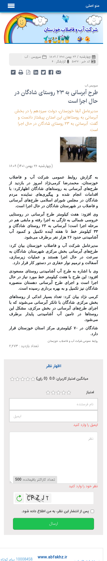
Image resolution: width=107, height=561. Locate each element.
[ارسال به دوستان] (58, 72)
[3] (58, 392)
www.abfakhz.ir (52, 557)
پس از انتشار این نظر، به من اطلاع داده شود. (55, 511)
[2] (53, 392)
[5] (68, 392)
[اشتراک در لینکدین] (35, 72)
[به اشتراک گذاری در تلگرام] (13, 72)
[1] (48, 392)
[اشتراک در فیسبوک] (51, 72)
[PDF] (28, 72)
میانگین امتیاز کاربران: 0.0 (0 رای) (62, 378)
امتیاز (90, 392)
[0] (12, 379)
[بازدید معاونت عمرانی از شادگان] (78, 149)
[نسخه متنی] (20, 72)
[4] (63, 392)
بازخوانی (19, 497)
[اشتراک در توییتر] (43, 72)
